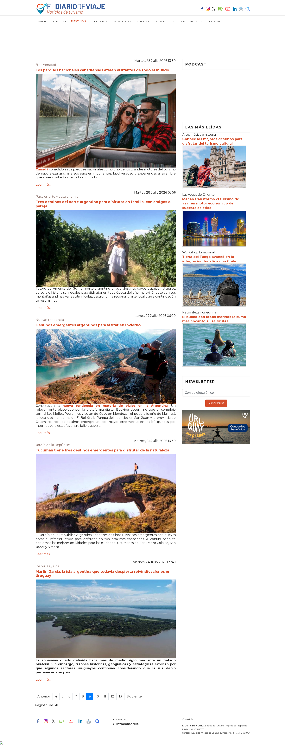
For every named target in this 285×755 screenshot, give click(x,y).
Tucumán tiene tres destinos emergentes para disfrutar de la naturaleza (102, 450)
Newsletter (165, 21)
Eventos (101, 21)
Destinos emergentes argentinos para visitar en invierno (88, 325)
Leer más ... (44, 184)
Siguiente (134, 696)
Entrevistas (122, 21)
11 (105, 696)
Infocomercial (192, 21)
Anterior (43, 696)
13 (120, 696)
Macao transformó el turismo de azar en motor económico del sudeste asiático (210, 203)
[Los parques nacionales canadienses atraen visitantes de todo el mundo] (106, 121)
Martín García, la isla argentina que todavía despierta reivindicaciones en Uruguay (103, 573)
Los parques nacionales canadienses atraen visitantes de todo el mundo (102, 70)
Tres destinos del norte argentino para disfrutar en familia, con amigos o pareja (103, 204)
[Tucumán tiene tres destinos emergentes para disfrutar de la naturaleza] (106, 493)
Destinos (78, 21)
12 (112, 696)
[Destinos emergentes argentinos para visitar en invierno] (106, 366)
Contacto (217, 21)
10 (97, 696)
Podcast (144, 21)
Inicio (43, 21)
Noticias (59, 21)
